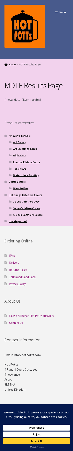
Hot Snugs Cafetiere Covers (25, 195)
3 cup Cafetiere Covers (26, 208)
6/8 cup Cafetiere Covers (28, 215)
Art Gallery (19, 142)
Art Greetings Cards (25, 149)
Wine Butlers (20, 188)
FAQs (12, 255)
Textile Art (19, 168)
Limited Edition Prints (26, 162)
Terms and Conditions (22, 277)
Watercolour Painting (26, 175)
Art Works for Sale (20, 135)
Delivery (14, 262)
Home (12, 64)
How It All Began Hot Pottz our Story (31, 316)
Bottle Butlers (17, 181)
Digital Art (19, 155)
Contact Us (16, 323)
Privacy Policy (17, 284)
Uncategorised (18, 221)
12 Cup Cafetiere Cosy (26, 201)
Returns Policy (18, 270)
